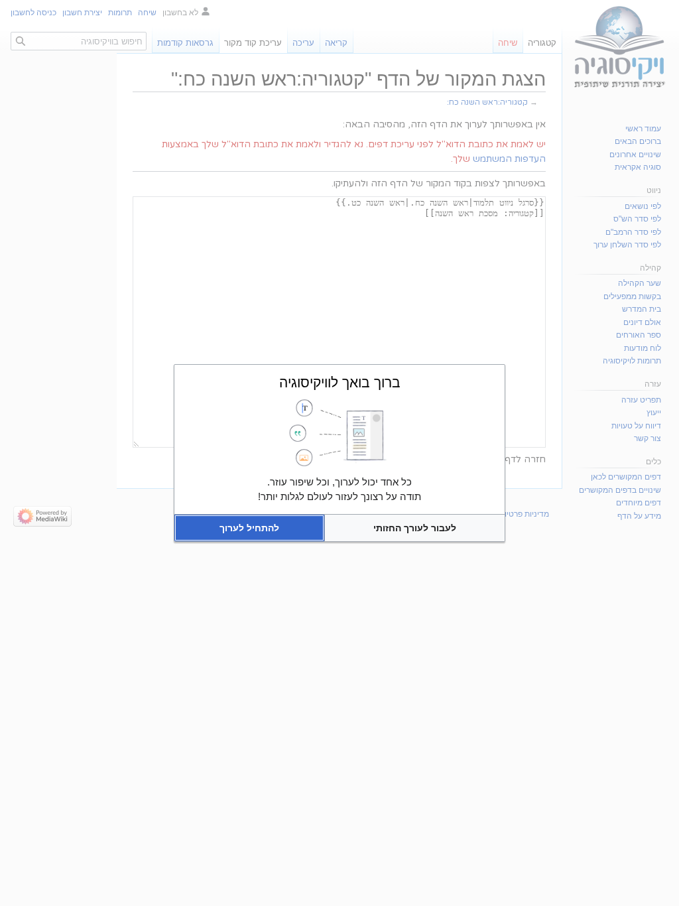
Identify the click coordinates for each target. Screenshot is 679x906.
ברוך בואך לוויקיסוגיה (340, 382)
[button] (415, 528)
